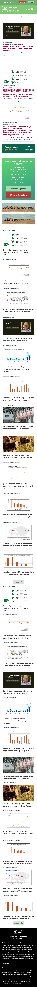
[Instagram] (15, 16)
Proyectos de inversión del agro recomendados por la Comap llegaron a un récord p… (17, 369)
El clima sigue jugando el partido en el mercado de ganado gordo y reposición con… (16, 252)
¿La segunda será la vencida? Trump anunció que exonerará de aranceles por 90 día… (18, 486)
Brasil (5, 405)
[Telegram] (21, 16)
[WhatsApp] (24, 16)
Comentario (6, 85)
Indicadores (13, 122)
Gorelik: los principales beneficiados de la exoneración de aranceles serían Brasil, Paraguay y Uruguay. (18, 47)
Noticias (12, 40)
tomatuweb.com (24, 936)
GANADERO (6, 40)
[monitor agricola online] (10, 9)
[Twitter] (12, 16)
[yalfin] (18, 148)
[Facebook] (18, 16)
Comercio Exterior (8, 288)
